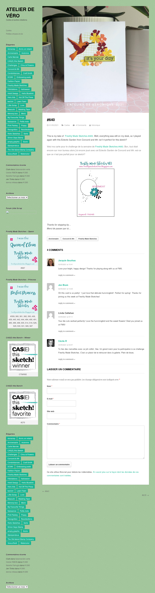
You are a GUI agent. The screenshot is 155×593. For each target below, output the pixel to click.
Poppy (23, 125)
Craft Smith (27, 73)
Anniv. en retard (25, 49)
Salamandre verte (22, 169)
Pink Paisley (13, 125)
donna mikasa (12, 182)
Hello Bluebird (27, 93)
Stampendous (13, 145)
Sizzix (25, 141)
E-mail (50, 398)
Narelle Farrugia (13, 175)
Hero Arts (11, 97)
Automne (25, 53)
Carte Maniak (13, 57)
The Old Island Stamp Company (21, 149)
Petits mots (24, 121)
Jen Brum (63, 284)
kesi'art (10, 101)
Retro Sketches (14, 133)
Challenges (12, 65)
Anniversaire (13, 53)
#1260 (25, 172)
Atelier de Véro (20, 12)
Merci (23, 113)
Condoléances (14, 73)
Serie (26, 133)
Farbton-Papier (14, 81)
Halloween (25, 89)
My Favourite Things (16, 117)
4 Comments (81, 125)
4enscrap (11, 49)
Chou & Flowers (27, 65)
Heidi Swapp (13, 93)
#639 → (145, 495)
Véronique (95, 125)
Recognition (13, 129)
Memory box (13, 113)
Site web (50, 411)
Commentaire (53, 423)
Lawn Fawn (21, 101)
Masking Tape (24, 109)
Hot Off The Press (26, 97)
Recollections (26, 129)
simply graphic (14, 141)
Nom (49, 386)
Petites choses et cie (14, 33)
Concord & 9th (13, 69)
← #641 (45, 491)
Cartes (9, 30)
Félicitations (12, 89)
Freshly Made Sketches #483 (79, 135)
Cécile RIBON (12, 172)
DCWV (10, 77)
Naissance (12, 121)
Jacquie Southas (67, 260)
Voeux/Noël (12, 153)
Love (22, 105)
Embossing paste (24, 77)
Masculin (11, 109)
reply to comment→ (66, 275)
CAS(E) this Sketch (15, 61)
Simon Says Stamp (15, 137)
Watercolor (25, 153)
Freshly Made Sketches (17, 85)
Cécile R (62, 340)
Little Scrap (12, 105)
